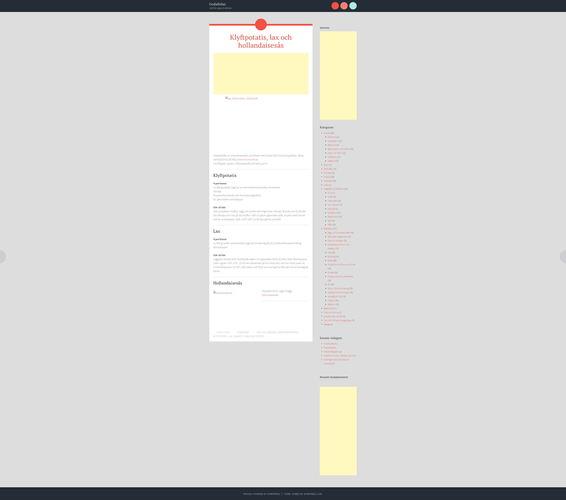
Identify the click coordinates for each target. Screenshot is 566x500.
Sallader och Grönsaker (338, 292)
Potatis (331, 272)
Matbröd (331, 145)
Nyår (330, 220)
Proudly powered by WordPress (261, 494)
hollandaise (270, 332)
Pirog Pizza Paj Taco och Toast (341, 264)
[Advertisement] (260, 73)
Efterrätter (328, 169)
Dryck (326, 165)
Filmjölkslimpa (330, 347)
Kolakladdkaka (330, 343)
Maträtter (328, 228)
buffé (330, 196)
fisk (259, 332)
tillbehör (331, 304)
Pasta (330, 260)
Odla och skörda (331, 312)
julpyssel (331, 208)
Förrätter (328, 172)
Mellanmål (328, 308)
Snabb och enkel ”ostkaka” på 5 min (340, 355)
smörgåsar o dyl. (335, 296)
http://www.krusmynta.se (245, 159)
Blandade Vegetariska (337, 236)
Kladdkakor (333, 141)
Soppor (331, 300)
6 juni (330, 192)
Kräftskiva (332, 212)
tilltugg (327, 324)
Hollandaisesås (269, 295)
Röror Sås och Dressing (338, 288)
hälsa (326, 184)
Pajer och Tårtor (335, 153)
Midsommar (333, 216)
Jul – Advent (333, 204)
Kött (329, 252)
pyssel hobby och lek (333, 316)
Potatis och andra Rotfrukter (340, 276)
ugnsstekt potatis (253, 336)
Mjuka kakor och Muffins (339, 149)
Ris (329, 284)
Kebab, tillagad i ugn (333, 351)
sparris (238, 336)
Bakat (326, 133)
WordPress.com (313, 494)
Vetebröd (332, 161)
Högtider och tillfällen (333, 188)
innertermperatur (288, 332)
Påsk (330, 224)
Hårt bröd (332, 137)
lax (230, 336)
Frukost (327, 176)
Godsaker (328, 180)
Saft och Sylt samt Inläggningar (338, 320)
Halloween (332, 200)
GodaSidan (217, 4)
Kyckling (331, 256)
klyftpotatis (220, 336)
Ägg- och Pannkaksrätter (339, 232)
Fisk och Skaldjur (335, 240)
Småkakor (332, 157)
